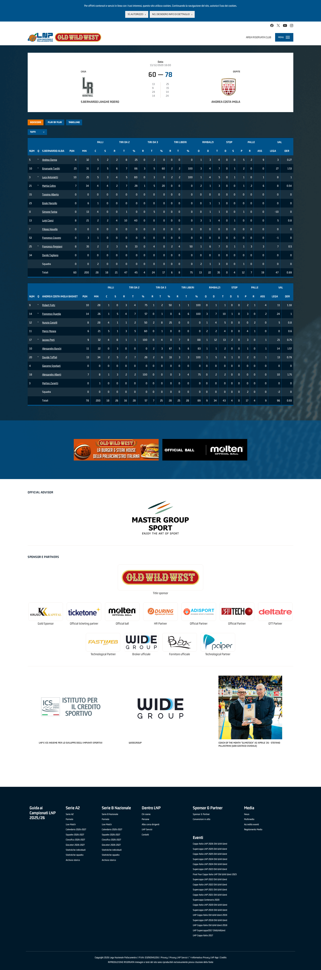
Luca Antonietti (50, 177)
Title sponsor (160, 593)
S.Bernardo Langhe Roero (100, 102)
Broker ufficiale (141, 654)
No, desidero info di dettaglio (171, 14)
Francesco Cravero (51, 237)
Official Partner (198, 623)
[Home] (64, 37)
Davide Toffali (49, 357)
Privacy (164, 957)
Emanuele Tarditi (51, 168)
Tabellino (74, 122)
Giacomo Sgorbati (51, 365)
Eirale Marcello (49, 203)
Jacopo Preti (48, 339)
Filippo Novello (50, 229)
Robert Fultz (48, 305)
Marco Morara (49, 331)
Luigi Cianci (48, 220)
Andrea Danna (49, 159)
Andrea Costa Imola (225, 102)
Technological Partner (103, 654)
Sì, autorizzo (135, 14)
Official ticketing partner (84, 623)
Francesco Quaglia (51, 313)
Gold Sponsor (46, 623)
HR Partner (160, 623)
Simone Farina (49, 211)
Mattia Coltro (49, 185)
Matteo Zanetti (50, 383)
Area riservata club (258, 37)
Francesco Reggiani (52, 246)
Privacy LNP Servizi (178, 957)
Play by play (55, 122)
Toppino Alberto (50, 194)
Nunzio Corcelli (49, 322)
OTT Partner (275, 623)
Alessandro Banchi (51, 348)
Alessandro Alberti (51, 374)
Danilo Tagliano (50, 255)
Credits (223, 957)
